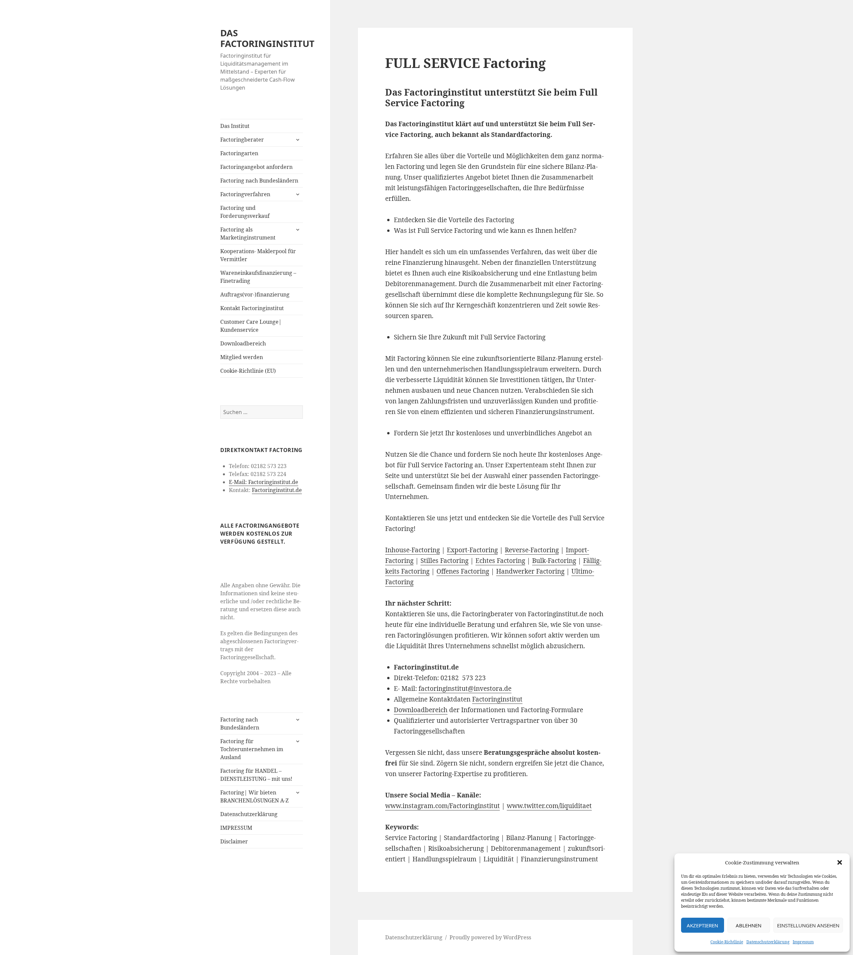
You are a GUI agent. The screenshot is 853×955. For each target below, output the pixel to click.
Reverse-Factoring (532, 550)
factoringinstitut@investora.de (465, 688)
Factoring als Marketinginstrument (248, 233)
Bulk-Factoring (554, 560)
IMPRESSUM (236, 827)
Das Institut (235, 126)
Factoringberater (242, 139)
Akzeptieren (702, 925)
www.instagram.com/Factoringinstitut (442, 805)
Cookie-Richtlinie (726, 942)
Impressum (803, 942)
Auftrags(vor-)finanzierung (255, 294)
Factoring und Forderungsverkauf (245, 212)
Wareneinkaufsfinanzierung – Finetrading (258, 276)
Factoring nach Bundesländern (259, 180)
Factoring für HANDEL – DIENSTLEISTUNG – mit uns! (256, 774)
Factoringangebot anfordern (256, 167)
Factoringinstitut (497, 699)
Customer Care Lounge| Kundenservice (251, 325)
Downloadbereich (243, 343)
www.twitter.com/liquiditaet (549, 805)
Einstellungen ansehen (808, 925)
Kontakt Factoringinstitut (252, 308)
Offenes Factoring (462, 571)
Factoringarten (239, 153)
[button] (839, 862)
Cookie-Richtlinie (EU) (248, 370)
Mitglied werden (241, 357)
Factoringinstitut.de (277, 490)
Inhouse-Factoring (412, 550)
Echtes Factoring (500, 560)
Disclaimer (234, 841)
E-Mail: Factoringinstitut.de (263, 482)
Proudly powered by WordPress (490, 937)
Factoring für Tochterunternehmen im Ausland (251, 749)
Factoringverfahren (245, 194)
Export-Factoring (472, 550)
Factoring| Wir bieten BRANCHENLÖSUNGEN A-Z (254, 796)
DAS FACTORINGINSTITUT (267, 38)
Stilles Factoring (444, 560)
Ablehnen (748, 925)
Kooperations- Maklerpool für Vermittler (258, 255)
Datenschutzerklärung (767, 942)
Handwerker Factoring (530, 571)
